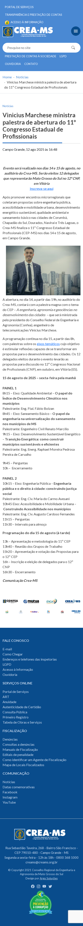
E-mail (7, 649)
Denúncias (10, 739)
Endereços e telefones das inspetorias (30, 659)
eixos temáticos (48, 344)
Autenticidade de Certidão (22, 707)
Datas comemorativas (19, 787)
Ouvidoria (13, 64)
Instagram (10, 797)
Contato (31, 64)
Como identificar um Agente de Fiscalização (34, 760)
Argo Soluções (49, 878)
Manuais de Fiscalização (20, 749)
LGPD (63, 56)
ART (6, 697)
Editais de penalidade (18, 755)
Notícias (22, 77)
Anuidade (9, 702)
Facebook (10, 792)
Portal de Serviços (19, 7)
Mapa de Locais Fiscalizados (23, 765)
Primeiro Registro (16, 717)
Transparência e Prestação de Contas (33, 14)
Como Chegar (13, 654)
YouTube (9, 802)
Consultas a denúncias (18, 744)
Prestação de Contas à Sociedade (30, 56)
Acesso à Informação (18, 669)
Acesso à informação (26, 22)
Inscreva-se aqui (41, 188)
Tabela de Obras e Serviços (22, 722)
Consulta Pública (15, 712)
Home (7, 77)
